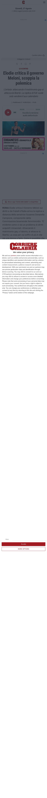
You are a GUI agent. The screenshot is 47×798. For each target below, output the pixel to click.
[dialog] (23, 518)
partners (14, 255)
